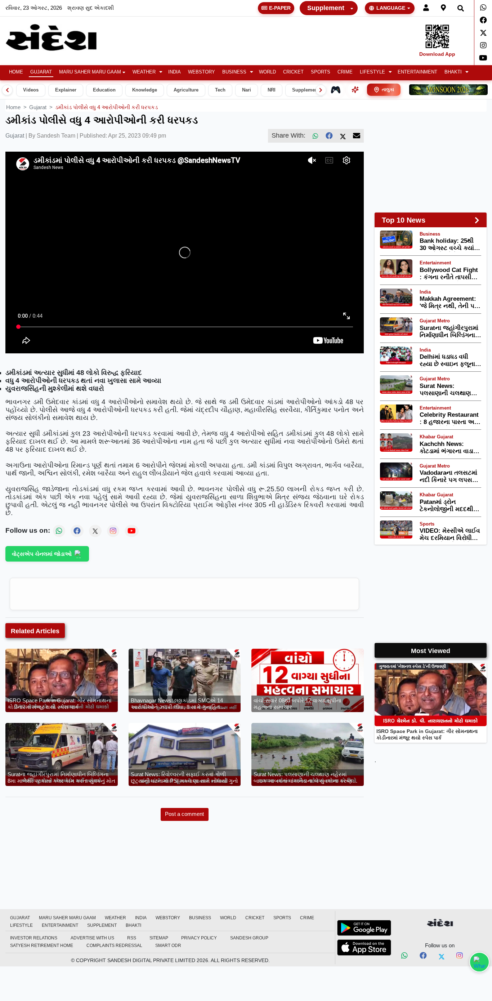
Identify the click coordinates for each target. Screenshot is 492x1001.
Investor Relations (33, 937)
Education (104, 90)
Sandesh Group (249, 937)
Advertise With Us (92, 937)
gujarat (37, 107)
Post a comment (184, 814)
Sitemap (158, 937)
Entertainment (417, 72)
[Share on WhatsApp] (479, 962)
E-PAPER (280, 8)
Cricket (293, 72)
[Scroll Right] (321, 90)
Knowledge (144, 90)
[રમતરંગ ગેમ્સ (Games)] (335, 89)
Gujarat (41, 72)
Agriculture (186, 90)
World (267, 72)
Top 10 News (403, 220)
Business (234, 72)
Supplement (325, 8)
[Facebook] (483, 20)
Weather (144, 72)
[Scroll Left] (7, 90)
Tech (220, 90)
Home (16, 72)
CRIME (345, 72)
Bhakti (453, 72)
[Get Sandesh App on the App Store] (364, 947)
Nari (246, 90)
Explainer (65, 90)
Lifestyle (372, 72)
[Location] (443, 8)
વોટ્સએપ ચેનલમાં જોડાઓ (42, 554)
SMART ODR (168, 945)
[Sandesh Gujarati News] (59, 37)
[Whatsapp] (483, 7)
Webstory (201, 72)
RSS (131, 937)
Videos (31, 90)
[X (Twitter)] (343, 136)
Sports (320, 72)
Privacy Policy (199, 937)
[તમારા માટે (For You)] (355, 89)
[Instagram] (483, 45)
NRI (272, 90)
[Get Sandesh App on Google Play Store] (364, 928)
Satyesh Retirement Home (41, 945)
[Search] (461, 8)
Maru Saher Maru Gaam (90, 72)
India (174, 72)
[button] (147, 72)
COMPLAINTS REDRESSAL (114, 945)
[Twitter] (483, 32)
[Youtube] (483, 58)
